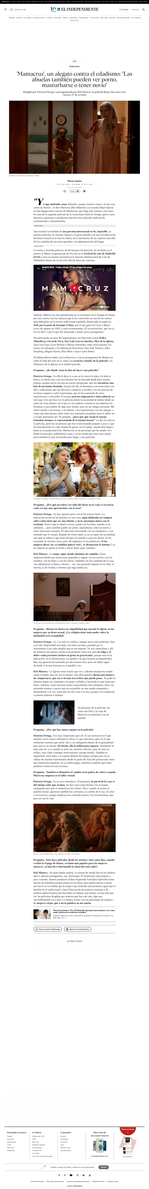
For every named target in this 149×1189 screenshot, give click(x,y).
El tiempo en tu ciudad (20, 9)
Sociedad (58, 18)
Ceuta (112, 1)
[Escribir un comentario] (84, 191)
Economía (27, 18)
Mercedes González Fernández (42, 1156)
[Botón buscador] (143, 9)
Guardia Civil (36, 1150)
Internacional (39, 18)
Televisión (94, 18)
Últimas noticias (16, 1)
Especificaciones (65, 1150)
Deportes (73, 18)
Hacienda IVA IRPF (77, 1)
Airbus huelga (26, 1)
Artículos (74, 20)
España (19, 18)
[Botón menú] (5, 10)
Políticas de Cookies (98, 1181)
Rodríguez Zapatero (38, 1145)
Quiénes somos (65, 1147)
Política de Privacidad (37, 1181)
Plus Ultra (35, 1142)
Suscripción (64, 1139)
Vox (116, 1)
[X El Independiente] (59, 1175)
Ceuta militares (143, 1)
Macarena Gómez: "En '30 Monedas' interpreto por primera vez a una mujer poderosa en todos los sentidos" (84, 911)
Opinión (12, 18)
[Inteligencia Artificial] (100, 1152)
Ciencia (49, 18)
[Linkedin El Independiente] (84, 1175)
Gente (65, 18)
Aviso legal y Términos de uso (55, 1181)
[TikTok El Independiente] (90, 1176)
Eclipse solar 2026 (38, 1136)
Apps (62, 1145)
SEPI (34, 1139)
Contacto (63, 1136)
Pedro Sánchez (37, 1147)
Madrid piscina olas (37, 1)
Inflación (68, 1)
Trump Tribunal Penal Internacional (54, 1)
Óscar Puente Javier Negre (92, 1)
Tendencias (84, 18)
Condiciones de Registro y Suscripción (78, 1181)
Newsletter (64, 1142)
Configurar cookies (112, 1181)
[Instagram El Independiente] (77, 1175)
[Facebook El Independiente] (64, 1175)
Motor (112, 18)
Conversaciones (123, 18)
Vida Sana (104, 18)
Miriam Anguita (74, 181)
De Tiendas (136, 18)
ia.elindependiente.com (99, 1156)
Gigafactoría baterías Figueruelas (128, 1)
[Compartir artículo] (64, 191)
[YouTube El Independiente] (71, 1175)
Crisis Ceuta (105, 1)
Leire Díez (35, 1153)
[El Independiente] (74, 9)
